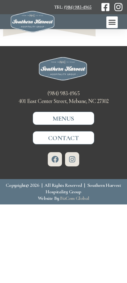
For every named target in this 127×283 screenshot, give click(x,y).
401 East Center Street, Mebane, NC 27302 (63, 101)
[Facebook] (55, 159)
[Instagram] (72, 159)
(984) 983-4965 (78, 7)
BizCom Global (74, 198)
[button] (112, 22)
